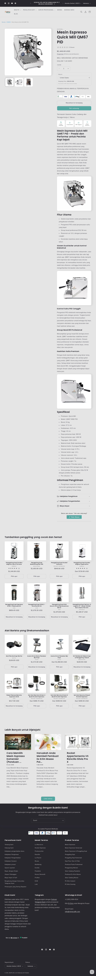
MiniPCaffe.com (13, 972)
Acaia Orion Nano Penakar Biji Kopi (36, 657)
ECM (36, 881)
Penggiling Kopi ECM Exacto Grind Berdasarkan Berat (59, 606)
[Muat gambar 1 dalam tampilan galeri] (9, 82)
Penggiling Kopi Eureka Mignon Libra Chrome (14, 563)
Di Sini (71, 903)
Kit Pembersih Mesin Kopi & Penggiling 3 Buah (82, 657)
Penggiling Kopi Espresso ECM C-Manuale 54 (14, 605)
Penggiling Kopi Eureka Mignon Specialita (82, 563)
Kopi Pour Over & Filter (72, 861)
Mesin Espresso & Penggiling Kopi (76, 851)
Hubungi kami (9, 848)
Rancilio (37, 854)
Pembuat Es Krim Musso (73, 874)
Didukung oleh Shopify (23, 972)
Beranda (3, 22)
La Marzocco (39, 844)
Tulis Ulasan (76, 517)
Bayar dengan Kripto (11, 871)
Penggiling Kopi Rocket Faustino (59, 563)
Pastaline (38, 871)
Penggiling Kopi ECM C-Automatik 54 (36, 605)
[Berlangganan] (63, 820)
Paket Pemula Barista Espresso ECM (14, 696)
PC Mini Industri (70, 881)
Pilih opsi (14, 576)
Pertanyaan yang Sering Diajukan (15, 886)
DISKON (9, 22)
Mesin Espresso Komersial (73, 848)
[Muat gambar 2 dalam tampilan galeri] (19, 82)
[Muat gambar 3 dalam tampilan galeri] (28, 82)
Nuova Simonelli (40, 874)
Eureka (37, 867)
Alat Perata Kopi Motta (14, 656)
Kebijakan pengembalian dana (14, 851)
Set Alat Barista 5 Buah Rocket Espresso (82, 696)
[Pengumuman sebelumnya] (30, 3)
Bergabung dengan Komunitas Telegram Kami (14, 882)
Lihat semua (48, 798)
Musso (37, 861)
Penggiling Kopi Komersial (73, 857)
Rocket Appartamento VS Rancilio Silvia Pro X (77, 757)
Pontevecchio (39, 851)
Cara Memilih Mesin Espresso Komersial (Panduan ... (16, 757)
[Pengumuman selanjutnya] (63, 3)
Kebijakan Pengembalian (13, 857)
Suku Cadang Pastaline (72, 871)
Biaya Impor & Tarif (11, 877)
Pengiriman (60, 54)
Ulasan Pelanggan (10, 874)
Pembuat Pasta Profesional (73, 864)
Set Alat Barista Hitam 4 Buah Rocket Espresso (36, 696)
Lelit (36, 884)
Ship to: (60, 74)
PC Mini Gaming (70, 884)
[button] (17, 10)
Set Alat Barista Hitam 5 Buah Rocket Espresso (59, 696)
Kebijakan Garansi (10, 861)
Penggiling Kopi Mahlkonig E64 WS (36, 563)
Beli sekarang (74, 108)
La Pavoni (38, 857)
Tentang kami (9, 844)
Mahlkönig (38, 864)
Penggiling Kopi (70, 854)
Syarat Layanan (10, 867)
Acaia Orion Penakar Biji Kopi (59, 657)
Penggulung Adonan (71, 867)
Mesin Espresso (70, 844)
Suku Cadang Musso (71, 877)
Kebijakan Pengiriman (12, 854)
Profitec (37, 877)
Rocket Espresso (40, 848)
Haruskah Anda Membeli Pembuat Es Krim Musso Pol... (48, 757)
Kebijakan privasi (10, 864)
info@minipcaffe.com (72, 911)
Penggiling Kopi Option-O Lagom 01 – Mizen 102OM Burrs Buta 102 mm (82, 606)
